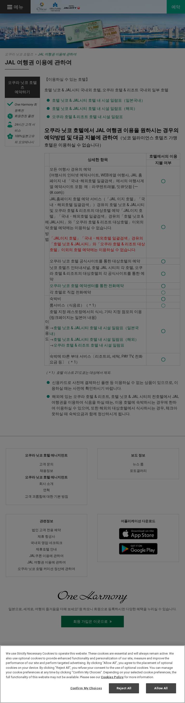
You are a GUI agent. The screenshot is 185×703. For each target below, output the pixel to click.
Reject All (124, 688)
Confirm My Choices (86, 688)
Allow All (161, 688)
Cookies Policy (112, 677)
